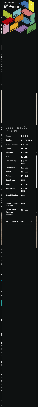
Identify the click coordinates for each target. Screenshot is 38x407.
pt (22, 176)
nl (22, 140)
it (22, 157)
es (22, 184)
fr (26, 140)
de (22, 136)
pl (22, 172)
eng (26, 136)
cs (22, 144)
